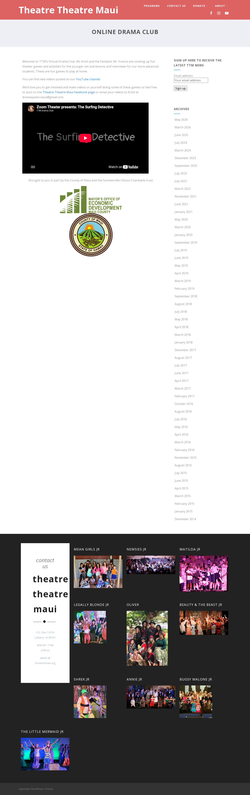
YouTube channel (88, 79)
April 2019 (181, 273)
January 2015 (184, 511)
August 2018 (183, 304)
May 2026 (181, 120)
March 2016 (183, 442)
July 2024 (181, 143)
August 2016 (183, 411)
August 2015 (183, 465)
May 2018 (181, 319)
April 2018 (181, 327)
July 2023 (181, 173)
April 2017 (181, 381)
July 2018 (181, 312)
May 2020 (181, 219)
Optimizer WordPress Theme (36, 789)
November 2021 (186, 196)
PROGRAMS (152, 5)
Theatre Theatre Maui (68, 10)
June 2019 (181, 258)
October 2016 (184, 404)
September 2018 (186, 296)
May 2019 (181, 266)
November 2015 (186, 458)
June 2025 (181, 135)
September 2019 (186, 242)
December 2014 (185, 519)
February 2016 (184, 450)
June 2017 (181, 373)
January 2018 (184, 342)
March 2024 (183, 150)
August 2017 (183, 358)
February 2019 (184, 289)
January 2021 (184, 212)
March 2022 (183, 189)
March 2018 (183, 335)
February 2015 (184, 504)
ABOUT (220, 5)
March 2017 (183, 388)
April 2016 (181, 435)
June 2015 (181, 481)
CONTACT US (176, 5)
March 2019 (183, 281)
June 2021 (181, 204)
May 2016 (181, 427)
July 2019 (181, 250)
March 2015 (183, 496)
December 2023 (185, 158)
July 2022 (181, 181)
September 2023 (186, 166)
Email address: (183, 76)
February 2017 (184, 396)
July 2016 (181, 419)
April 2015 (181, 488)
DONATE (199, 5)
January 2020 (184, 235)
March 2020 (183, 227)
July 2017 (181, 365)
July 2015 (181, 473)
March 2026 (183, 127)
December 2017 (185, 350)
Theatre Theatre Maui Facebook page (69, 92)
